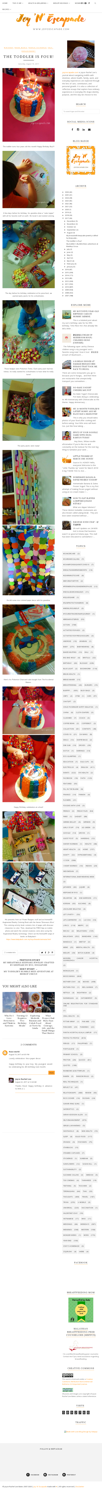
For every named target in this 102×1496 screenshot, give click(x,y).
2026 (67, 192)
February (71, 264)
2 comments (10, 952)
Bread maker (69, 680)
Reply (52, 1073)
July (68, 249)
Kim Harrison (85, 898)
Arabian (83, 641)
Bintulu (86, 658)
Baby (65, 647)
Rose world (14, 1051)
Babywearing (83, 647)
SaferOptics (68, 1109)
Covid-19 (67, 734)
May (69, 255)
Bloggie (83, 663)
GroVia (82, 833)
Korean (66, 903)
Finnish (82, 795)
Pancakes (67, 1027)
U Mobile (82, 1202)
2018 (67, 215)
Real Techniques (70, 1082)
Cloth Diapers (82, 712)
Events (66, 773)
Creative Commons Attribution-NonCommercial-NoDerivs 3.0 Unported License (77, 1381)
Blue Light (68, 669)
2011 (67, 284)
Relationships (69, 1093)
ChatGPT (67, 701)
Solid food (80, 1137)
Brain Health (69, 674)
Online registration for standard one (80, 1005)
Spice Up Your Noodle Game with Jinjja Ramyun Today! (85, 435)
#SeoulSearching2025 (73, 592)
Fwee (65, 816)
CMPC (65, 696)
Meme (65, 947)
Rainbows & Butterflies (74, 1071)
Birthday (8, 47)
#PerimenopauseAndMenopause (77, 586)
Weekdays (84, 1224)
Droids (82, 745)
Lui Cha (87, 920)
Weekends (67, 1230)
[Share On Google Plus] (49, 953)
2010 (67, 287)
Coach (82, 718)
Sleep (65, 1137)
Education (68, 762)
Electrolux (68, 767)
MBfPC (81, 925)
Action (66, 625)
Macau (66, 931)
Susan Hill (87, 1164)
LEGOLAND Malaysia (72, 909)
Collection (68, 729)
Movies (86, 982)
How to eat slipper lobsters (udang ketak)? (84, 501)
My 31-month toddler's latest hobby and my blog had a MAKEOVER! (86, 411)
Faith (83, 778)
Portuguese (68, 1049)
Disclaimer (80, 1486)
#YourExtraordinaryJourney (76, 614)
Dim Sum (67, 745)
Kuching (82, 903)
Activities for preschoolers (76, 636)
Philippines (83, 1043)
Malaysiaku (82, 931)
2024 (67, 198)
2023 (67, 201)
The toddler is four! (74, 241)
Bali (86, 652)
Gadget (78, 816)
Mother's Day (69, 982)
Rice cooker (68, 1098)
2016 (67, 270)
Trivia (66, 1202)
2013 (67, 278)
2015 (67, 272)
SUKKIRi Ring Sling (71, 1104)
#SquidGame (69, 597)
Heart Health (69, 849)
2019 (67, 212)
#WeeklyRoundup (71, 608)
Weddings (67, 1224)
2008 (67, 293)
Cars (89, 696)
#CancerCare (69, 554)
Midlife (66, 953)
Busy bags (85, 690)
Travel (85, 1197)
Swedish (89, 1175)
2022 (67, 204)
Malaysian (68, 936)
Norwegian (68, 998)
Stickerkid (68, 1158)
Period (66, 1043)
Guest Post (68, 838)
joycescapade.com (70, 72)
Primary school (70, 1054)
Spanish (66, 1142)
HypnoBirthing (85, 855)
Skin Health (87, 1131)
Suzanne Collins (71, 1175)
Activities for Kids (71, 630)
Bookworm (85, 669)
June (69, 252)
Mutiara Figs (69, 987)
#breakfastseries (71, 619)
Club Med (67, 718)
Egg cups (84, 762)
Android (67, 641)
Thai (85, 1191)
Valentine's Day (70, 1213)
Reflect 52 (68, 1087)
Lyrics (66, 925)
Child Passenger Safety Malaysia (78, 707)
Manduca (67, 942)
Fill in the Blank (70, 789)
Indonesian (68, 871)
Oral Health (69, 1016)
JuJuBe (82, 887)
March (69, 261)
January (70, 267)
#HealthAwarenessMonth (75, 570)
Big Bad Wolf (69, 658)
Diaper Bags (82, 740)
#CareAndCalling (71, 559)
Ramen (66, 1076)
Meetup (82, 942)
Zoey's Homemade (71, 1246)
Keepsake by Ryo (70, 893)
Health (88, 844)
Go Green (86, 827)
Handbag (85, 838)
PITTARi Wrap (69, 1021)
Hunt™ (66, 855)
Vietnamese (68, 1219)
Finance (66, 795)
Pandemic (84, 1027)
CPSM (77, 696)
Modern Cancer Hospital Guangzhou (80, 959)
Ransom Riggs (82, 1076)
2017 (67, 218)
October (70, 227)
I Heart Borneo (70, 866)
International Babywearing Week (78, 877)
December (71, 221)
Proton (66, 1060)
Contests (86, 729)
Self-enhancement (71, 1120)
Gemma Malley (69, 822)
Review (88, 1093)
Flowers (67, 800)
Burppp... (67, 690)
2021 (67, 207)
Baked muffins (69, 652)
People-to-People (38, 47)
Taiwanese (86, 1180)
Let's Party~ (68, 914)
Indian (89, 866)
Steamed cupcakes (71, 1153)
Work (86, 1235)
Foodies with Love (71, 806)
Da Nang (83, 734)
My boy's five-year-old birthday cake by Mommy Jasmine (86, 314)
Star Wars (82, 1142)
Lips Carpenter (70, 920)
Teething (67, 1186)
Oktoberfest (86, 998)
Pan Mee (85, 1021)
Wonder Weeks (69, 1235)
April (69, 258)
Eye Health (83, 773)
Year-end (67, 1241)
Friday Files (82, 811)
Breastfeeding (69, 685)
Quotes (66, 1065)
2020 (67, 210)
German (86, 822)
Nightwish (82, 993)
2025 (67, 195)
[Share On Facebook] (45, 953)
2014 (67, 275)
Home (85, 849)
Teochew (83, 1186)
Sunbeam (84, 1158)
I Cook (66, 860)
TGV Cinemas (68, 1180)
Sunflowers (68, 1164)
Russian (86, 1098)
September (71, 230)
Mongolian (68, 971)
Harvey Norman (70, 844)
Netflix (66, 993)
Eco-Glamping (69, 756)
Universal (67, 1208)
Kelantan (67, 898)
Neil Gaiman (87, 987)
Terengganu (69, 1191)
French (66, 811)
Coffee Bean (68, 723)
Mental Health (83, 947)
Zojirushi (67, 1252)
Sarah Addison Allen (73, 1115)
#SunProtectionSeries (73, 603)
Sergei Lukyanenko (71, 1126)
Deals (65, 740)
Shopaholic (68, 1131)
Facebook (67, 778)
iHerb (81, 1252)
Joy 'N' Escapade (40, 1486)
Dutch (66, 751)
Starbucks (68, 1147)
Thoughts (68, 1197)
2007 (67, 296)
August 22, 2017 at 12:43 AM (26, 1082)
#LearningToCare (71, 575)
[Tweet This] (42, 953)
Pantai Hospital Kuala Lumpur (77, 1032)
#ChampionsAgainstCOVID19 (76, 565)
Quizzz (82, 1060)
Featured (67, 784)
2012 (67, 281)
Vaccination (87, 1208)
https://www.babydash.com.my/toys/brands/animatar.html (28, 939)
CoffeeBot (86, 723)
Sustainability (70, 1169)
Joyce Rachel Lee (23, 1079)
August (70, 233)
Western (85, 1230)
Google (66, 833)
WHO (84, 1219)
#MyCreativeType (70, 581)
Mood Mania (21, 47)
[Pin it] (52, 953)
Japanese (67, 887)
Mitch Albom (84, 953)
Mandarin (86, 936)
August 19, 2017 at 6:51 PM (19, 1054)
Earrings (81, 751)
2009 (67, 290)
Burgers (88, 685)
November (71, 224)
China (66, 712)
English (84, 767)
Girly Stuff (68, 827)
